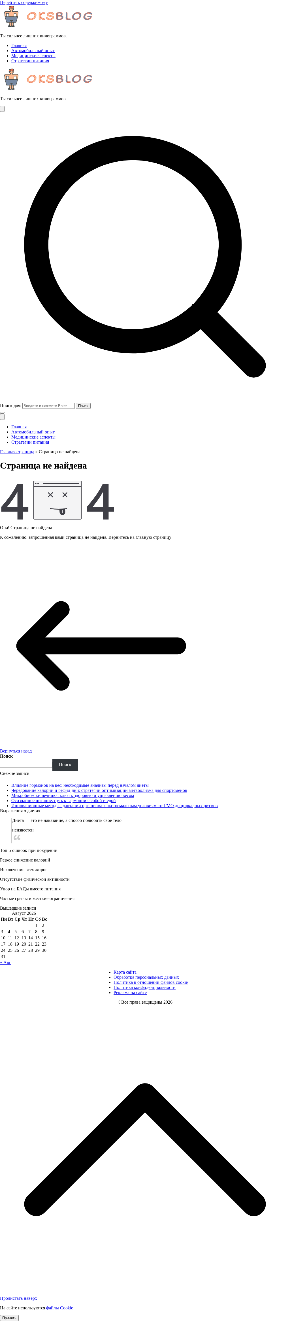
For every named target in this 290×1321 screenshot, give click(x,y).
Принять (9, 1318)
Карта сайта (125, 972)
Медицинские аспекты (33, 55)
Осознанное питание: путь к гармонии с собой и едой (63, 800)
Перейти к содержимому (24, 2)
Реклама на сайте (130, 992)
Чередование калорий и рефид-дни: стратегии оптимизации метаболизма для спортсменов (99, 790)
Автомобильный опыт (33, 50)
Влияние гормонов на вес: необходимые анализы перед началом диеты (80, 785)
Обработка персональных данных (146, 977)
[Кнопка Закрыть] (2, 417)
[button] (2, 413)
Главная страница (17, 451)
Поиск (6, 756)
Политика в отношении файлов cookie (151, 982)
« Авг (5, 962)
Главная (19, 45)
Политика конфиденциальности (145, 987)
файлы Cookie (59, 1307)
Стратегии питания (30, 60)
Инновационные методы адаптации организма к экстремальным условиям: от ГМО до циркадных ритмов (114, 805)
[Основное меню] (2, 109)
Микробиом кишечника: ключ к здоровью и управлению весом (72, 795)
